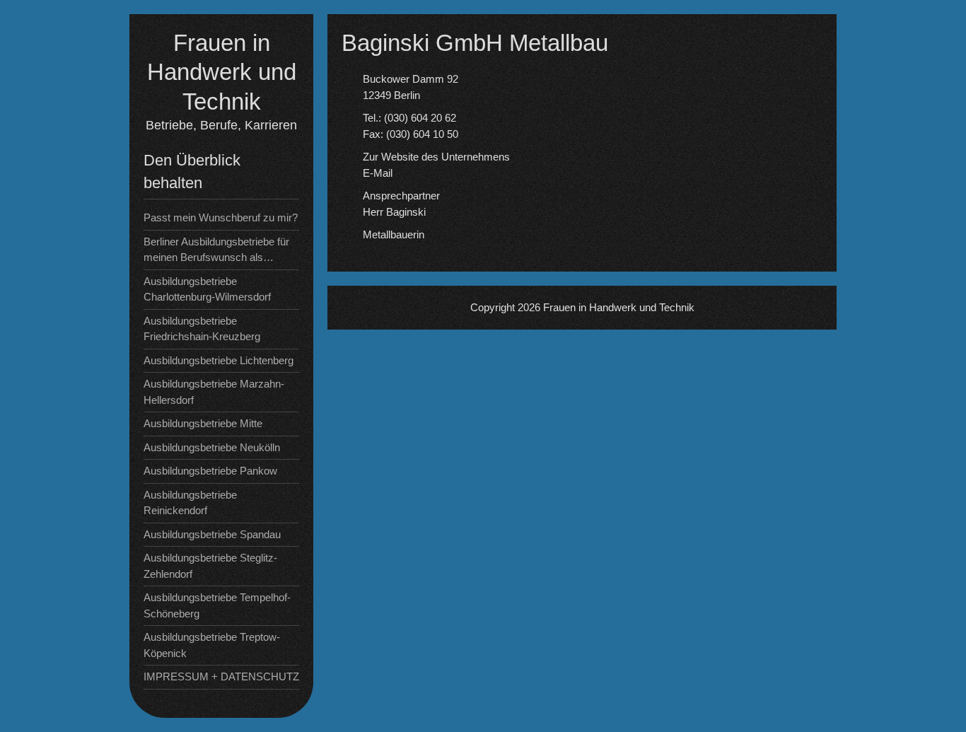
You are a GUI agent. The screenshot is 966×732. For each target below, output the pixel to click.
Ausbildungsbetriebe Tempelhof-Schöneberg (217, 605)
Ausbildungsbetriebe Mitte (203, 423)
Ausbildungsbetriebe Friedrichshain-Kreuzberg (202, 329)
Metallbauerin (393, 234)
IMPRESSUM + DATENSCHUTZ (221, 676)
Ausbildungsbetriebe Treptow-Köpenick (212, 645)
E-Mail (377, 173)
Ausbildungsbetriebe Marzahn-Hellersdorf (214, 392)
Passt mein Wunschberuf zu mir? (221, 217)
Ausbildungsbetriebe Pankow (210, 471)
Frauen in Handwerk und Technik (221, 72)
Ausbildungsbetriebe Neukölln (212, 447)
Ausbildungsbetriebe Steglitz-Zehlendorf (210, 566)
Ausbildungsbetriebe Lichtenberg (218, 360)
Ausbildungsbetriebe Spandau (212, 534)
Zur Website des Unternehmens (436, 157)
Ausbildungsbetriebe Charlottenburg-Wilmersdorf (207, 289)
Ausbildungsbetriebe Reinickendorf (190, 503)
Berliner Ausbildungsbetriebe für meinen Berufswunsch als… (216, 250)
